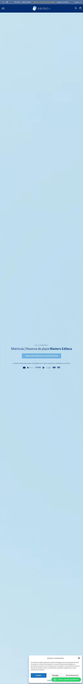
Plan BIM (17, 2)
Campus (76, 2)
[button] (79, 658)
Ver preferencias (72, 675)
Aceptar (39, 675)
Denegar (55, 675)
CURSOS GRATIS (26, 2)
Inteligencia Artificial (63, 2)
